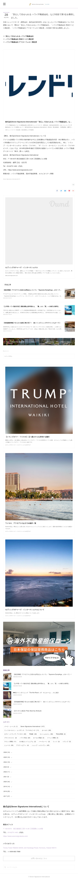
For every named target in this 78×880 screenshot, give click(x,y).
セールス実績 (38, 738)
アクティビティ (22, 745)
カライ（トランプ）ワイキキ (15, 734)
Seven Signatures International (33, 726)
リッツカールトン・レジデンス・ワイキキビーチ (21, 730)
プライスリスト (10, 738)
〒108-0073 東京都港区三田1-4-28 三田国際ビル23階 (23, 828)
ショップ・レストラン (40, 745)
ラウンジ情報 (10, 741)
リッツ (56, 741)
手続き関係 (61, 734)
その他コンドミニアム (27, 741)
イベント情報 (52, 738)
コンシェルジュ (46, 734)
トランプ (67, 741)
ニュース (8, 745)
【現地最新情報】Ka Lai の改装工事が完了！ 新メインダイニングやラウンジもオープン (32, 323)
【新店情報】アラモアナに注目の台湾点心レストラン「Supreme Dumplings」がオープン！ (33, 290)
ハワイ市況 (25, 738)
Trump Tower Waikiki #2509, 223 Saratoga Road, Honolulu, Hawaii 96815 (29, 848)
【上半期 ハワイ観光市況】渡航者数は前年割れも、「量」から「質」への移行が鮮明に (31, 306)
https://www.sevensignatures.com (15, 836)
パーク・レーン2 (11, 726)
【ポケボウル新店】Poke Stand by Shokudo (27, 711)
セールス (46, 730)
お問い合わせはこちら (39, 858)
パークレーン (44, 741)
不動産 (33, 734)
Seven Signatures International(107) (11, 179)
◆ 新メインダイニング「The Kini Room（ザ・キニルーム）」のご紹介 (36, 693)
